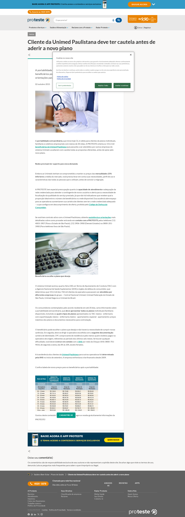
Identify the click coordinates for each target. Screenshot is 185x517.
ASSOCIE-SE (108, 484)
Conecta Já (98, 499)
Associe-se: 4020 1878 (41, 12)
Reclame (64, 496)
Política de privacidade (64, 79)
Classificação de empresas (71, 494)
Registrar (147, 28)
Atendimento (33, 496)
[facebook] (29, 514)
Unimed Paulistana (70, 354)
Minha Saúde (99, 494)
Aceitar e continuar (122, 85)
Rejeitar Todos (103, 85)
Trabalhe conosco (34, 503)
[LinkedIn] (35, 514)
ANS (80, 341)
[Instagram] (42, 514)
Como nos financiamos (36, 501)
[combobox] (88, 20)
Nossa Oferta (133, 496)
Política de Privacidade (36, 506)
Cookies (45, 510)
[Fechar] (131, 55)
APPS (137, 483)
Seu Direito (98, 496)
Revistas (31, 494)
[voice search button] (112, 20)
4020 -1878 (40, 483)
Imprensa (31, 499)
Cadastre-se (66, 415)
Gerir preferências (64, 85)
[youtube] (32, 514)
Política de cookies (62, 76)
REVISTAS (123, 483)
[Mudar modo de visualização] (92, 4)
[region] (93, 72)
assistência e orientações (100, 217)
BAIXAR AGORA (139, 4)
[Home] (29, 474)
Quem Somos (133, 494)
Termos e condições (74, 510)
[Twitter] (38, 514)
